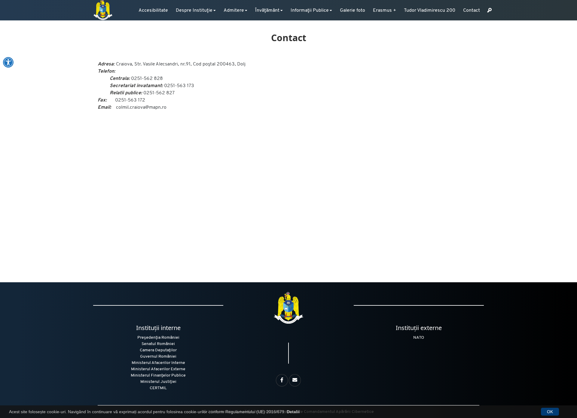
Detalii (293, 411)
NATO (418, 337)
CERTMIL (158, 388)
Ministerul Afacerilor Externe (158, 369)
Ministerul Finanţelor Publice (158, 375)
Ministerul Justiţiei (158, 382)
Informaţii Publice (310, 10)
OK (550, 411)
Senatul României (158, 344)
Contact (471, 10)
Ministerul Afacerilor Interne (158, 363)
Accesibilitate (153, 10)
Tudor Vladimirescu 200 (429, 10)
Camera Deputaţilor (158, 350)
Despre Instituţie (194, 10)
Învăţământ (267, 10)
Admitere (234, 10)
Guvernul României (158, 356)
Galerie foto (352, 10)
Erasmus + (384, 10)
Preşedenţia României (158, 337)
